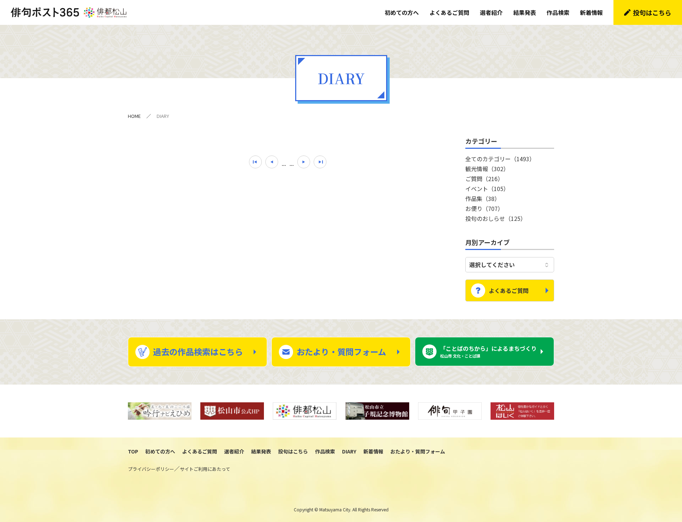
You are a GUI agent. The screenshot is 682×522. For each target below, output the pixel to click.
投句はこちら (652, 12)
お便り (484, 208)
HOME (134, 116)
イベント (487, 188)
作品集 (482, 198)
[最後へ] (320, 162)
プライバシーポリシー (151, 469)
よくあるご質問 (449, 12)
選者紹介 (491, 12)
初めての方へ (402, 12)
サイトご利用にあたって (205, 469)
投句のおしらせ (495, 218)
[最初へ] (255, 162)
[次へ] (303, 162)
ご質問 (484, 178)
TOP (133, 451)
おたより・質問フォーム (341, 352)
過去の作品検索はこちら (198, 352)
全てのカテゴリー (500, 158)
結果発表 (524, 12)
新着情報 (591, 12)
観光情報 (487, 168)
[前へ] (271, 162)
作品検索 (558, 12)
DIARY (349, 451)
